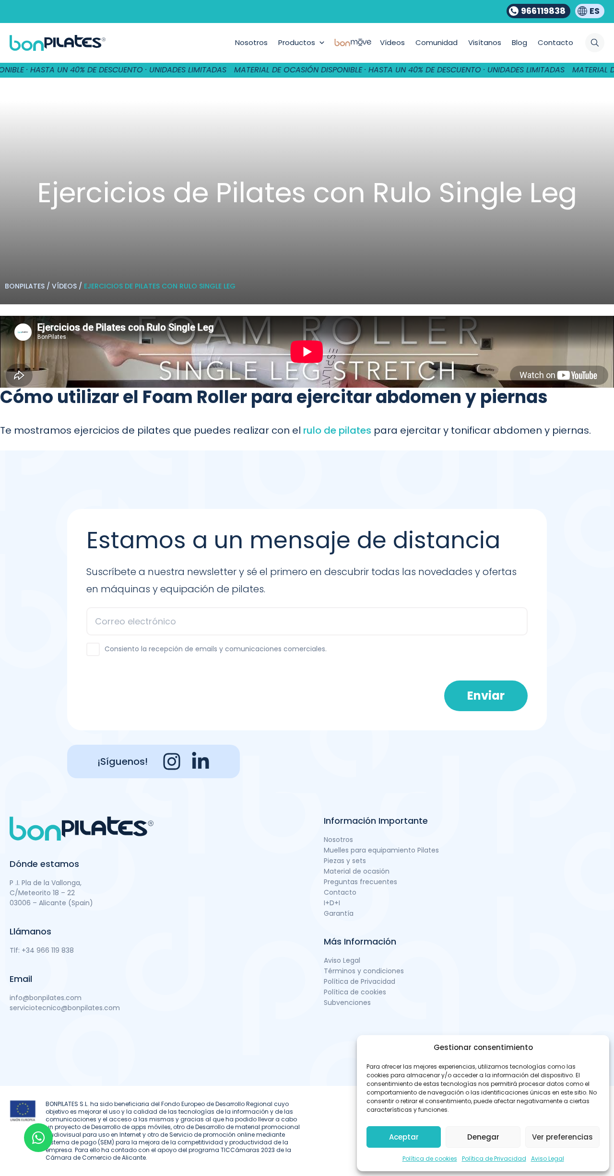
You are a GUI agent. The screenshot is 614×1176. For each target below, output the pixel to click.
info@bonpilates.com (46, 998)
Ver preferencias (562, 1137)
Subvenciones (347, 1002)
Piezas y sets (345, 860)
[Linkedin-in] (200, 761)
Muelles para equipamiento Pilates (381, 850)
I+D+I (332, 903)
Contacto (340, 892)
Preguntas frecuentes (360, 882)
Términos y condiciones (364, 971)
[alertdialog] (307, 70)
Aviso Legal (547, 1158)
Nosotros (338, 839)
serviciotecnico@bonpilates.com (65, 1008)
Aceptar (404, 1137)
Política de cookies (429, 1158)
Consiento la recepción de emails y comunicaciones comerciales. (216, 649)
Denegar (483, 1137)
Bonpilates (25, 286)
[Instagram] (171, 761)
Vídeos (64, 286)
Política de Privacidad (494, 1158)
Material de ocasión (357, 871)
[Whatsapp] (38, 1137)
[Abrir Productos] (322, 42)
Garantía (339, 913)
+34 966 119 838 (48, 950)
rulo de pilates (337, 430)
